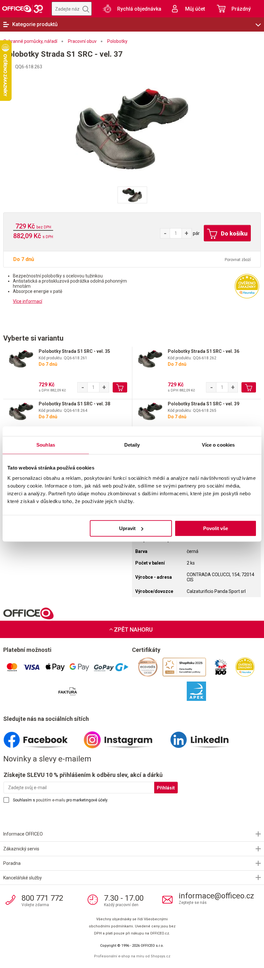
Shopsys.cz (160, 956)
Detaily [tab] (132, 445)
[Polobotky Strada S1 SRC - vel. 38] (21, 411)
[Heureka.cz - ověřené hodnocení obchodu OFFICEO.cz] (247, 285)
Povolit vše (215, 528)
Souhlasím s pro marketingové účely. (60, 800)
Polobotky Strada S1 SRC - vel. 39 (203, 403)
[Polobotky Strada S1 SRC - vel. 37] (132, 128)
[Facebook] (43, 737)
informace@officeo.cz (216, 895)
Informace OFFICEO (23, 834)
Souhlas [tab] (45, 445)
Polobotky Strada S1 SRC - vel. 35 (74, 351)
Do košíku (234, 233)
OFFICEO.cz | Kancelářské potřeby (22, 8)
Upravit (127, 528)
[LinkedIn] (207, 737)
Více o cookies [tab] (218, 445)
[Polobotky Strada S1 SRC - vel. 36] (150, 359)
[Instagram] (125, 737)
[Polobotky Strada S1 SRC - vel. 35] (21, 359)
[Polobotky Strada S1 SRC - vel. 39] (150, 411)
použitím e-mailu (50, 800)
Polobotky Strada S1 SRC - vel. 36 (203, 351)
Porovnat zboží (238, 259)
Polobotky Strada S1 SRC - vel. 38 (74, 403)
